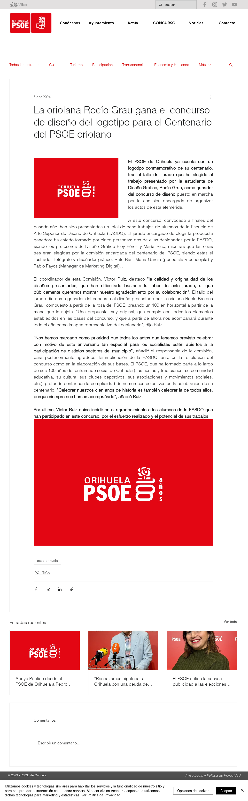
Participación (102, 64)
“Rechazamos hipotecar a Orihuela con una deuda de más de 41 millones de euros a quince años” (122, 681)
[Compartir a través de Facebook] (36, 589)
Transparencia (133, 64)
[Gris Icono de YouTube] (234, 4)
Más (202, 64)
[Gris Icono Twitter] (224, 4)
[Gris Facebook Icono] (205, 4)
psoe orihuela (47, 560)
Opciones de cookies (193, 790)
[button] (69, 23)
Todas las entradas (24, 64)
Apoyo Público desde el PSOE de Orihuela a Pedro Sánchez (41, 681)
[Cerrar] (242, 790)
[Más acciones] (210, 97)
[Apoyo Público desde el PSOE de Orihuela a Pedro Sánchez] (45, 650)
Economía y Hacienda (171, 64)
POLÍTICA (42, 573)
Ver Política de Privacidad (100, 795)
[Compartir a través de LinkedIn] (59, 589)
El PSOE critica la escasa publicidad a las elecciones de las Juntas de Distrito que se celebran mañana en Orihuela (200, 681)
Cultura (55, 64)
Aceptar (226, 790)
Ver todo (230, 621)
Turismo (76, 64)
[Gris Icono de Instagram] (214, 4)
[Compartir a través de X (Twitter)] (48, 589)
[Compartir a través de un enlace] (71, 589)
